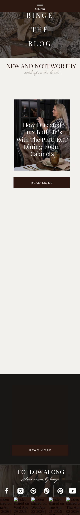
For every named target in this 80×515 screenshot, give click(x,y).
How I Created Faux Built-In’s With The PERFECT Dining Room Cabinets (42, 139)
